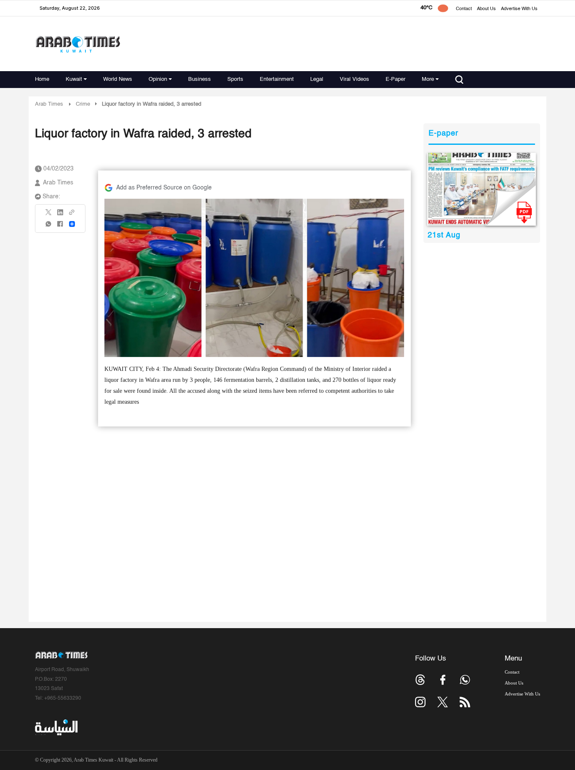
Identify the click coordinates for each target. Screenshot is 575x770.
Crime (83, 104)
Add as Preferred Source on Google (164, 188)
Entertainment (277, 79)
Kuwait (74, 79)
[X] (49, 215)
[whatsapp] (49, 226)
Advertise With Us (519, 9)
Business (199, 79)
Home (42, 79)
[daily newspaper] (481, 189)
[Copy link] (72, 215)
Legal (316, 79)
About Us (486, 9)
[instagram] (420, 702)
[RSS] (465, 702)
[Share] (72, 224)
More (428, 79)
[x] (442, 702)
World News (117, 79)
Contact (464, 9)
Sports (235, 79)
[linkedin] (60, 215)
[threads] (420, 679)
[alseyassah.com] (55, 727)
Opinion (158, 79)
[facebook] (60, 226)
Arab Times (49, 104)
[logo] (77, 44)
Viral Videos (354, 79)
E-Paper (395, 79)
